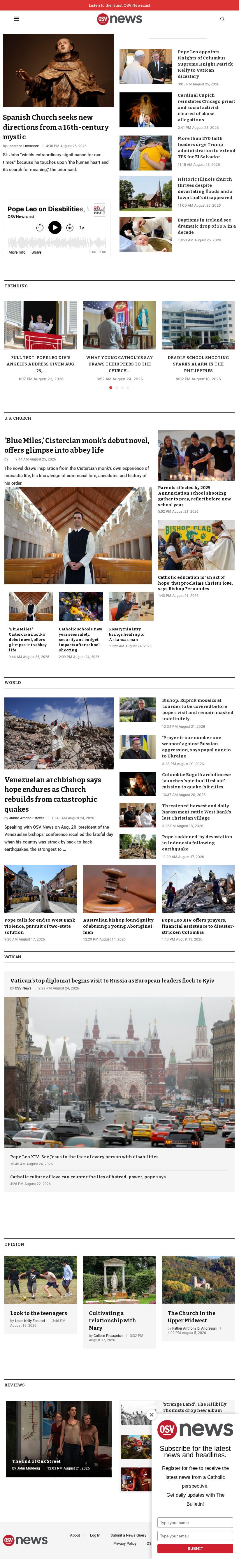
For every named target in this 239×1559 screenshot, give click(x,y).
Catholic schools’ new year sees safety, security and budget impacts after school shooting (80, 640)
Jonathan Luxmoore (23, 146)
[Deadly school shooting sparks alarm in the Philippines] (198, 325)
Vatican (12, 957)
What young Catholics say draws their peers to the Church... (119, 364)
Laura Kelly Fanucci (30, 1321)
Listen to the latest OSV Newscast (119, 5)
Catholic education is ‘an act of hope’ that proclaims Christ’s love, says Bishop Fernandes (195, 583)
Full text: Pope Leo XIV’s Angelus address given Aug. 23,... (40, 364)
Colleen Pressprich (108, 1336)
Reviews (14, 1385)
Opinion (14, 1244)
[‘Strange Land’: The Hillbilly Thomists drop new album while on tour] (139, 1413)
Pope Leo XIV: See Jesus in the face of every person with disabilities (84, 1156)
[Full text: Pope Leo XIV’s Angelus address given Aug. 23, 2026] (40, 325)
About (75, 1535)
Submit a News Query (128, 1535)
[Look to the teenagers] (40, 1295)
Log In (95, 1535)
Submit (195, 1548)
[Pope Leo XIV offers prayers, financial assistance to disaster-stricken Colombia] (198, 903)
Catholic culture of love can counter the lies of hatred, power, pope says (88, 1177)
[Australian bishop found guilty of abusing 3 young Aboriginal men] (119, 903)
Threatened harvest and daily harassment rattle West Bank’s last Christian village (196, 812)
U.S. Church (17, 418)
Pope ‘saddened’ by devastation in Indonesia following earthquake (197, 843)
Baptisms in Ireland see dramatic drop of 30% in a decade (207, 226)
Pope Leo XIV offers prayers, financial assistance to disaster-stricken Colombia (198, 926)
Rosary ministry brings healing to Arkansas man (126, 634)
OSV (150, 1543)
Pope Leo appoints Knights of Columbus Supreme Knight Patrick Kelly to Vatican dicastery (205, 64)
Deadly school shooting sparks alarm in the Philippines (198, 364)
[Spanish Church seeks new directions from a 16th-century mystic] (58, 104)
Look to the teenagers (38, 1313)
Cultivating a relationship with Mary (112, 1320)
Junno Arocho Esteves (26, 818)
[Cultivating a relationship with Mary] (119, 1302)
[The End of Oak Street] (59, 1439)
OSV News (23, 988)
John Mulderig (28, 1468)
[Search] (222, 19)
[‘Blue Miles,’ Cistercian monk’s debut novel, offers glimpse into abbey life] (78, 507)
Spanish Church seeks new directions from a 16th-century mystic (56, 127)
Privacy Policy (124, 1543)
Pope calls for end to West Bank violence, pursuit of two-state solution (39, 926)
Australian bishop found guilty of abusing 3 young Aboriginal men (118, 926)
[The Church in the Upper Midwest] (198, 1298)
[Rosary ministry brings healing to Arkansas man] (131, 620)
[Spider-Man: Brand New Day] (139, 1479)
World (12, 682)
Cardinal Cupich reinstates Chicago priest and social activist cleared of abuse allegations (206, 107)
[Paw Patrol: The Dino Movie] (139, 1447)
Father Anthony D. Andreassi (194, 1328)
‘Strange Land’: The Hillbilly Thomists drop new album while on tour (194, 1410)
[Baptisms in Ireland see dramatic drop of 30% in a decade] (145, 234)
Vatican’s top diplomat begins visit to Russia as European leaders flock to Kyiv (112, 981)
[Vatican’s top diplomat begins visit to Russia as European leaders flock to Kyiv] (119, 1060)
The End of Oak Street (36, 1461)
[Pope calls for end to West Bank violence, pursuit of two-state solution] (40, 903)
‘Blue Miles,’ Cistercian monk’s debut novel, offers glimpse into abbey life (28, 640)
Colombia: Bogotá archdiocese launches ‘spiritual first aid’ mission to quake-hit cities (196, 781)
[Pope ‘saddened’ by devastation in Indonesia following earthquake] (137, 846)
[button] (12, 344)
